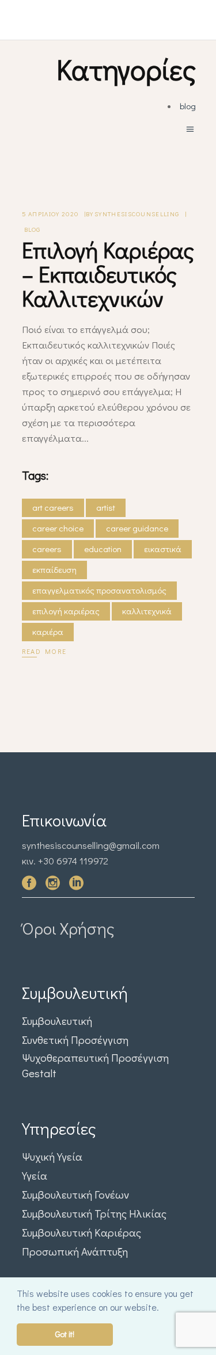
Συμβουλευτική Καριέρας (81, 1232)
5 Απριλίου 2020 (50, 213)
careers (47, 548)
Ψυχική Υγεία (52, 1156)
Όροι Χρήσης (68, 928)
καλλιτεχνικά (147, 611)
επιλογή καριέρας (66, 611)
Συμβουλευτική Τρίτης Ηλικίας (94, 1213)
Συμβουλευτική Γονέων (75, 1194)
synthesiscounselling (136, 213)
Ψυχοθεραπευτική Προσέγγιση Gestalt (95, 1065)
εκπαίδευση (54, 569)
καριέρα (47, 631)
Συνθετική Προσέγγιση (75, 1039)
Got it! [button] (64, 1334)
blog (188, 106)
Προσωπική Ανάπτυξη (75, 1251)
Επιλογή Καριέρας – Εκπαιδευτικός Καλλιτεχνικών (108, 273)
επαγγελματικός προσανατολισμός (99, 590)
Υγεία (34, 1175)
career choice (58, 528)
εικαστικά (162, 548)
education (103, 548)
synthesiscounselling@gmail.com (91, 845)
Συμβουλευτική (57, 1020)
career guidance (137, 528)
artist (105, 507)
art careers (53, 507)
